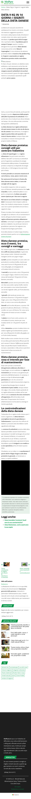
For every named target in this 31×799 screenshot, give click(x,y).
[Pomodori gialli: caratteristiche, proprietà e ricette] (5, 655)
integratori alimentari (19, 670)
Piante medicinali (7, 673)
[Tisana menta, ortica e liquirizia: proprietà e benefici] (5, 649)
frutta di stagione (6, 670)
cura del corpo (23, 667)
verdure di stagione (7, 678)
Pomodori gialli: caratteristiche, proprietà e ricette (20, 654)
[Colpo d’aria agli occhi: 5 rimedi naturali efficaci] (5, 642)
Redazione (6, 24)
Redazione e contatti (17, 789)
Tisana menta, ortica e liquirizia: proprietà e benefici (20, 648)
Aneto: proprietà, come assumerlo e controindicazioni (25, 571)
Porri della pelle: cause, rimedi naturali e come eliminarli (19, 634)
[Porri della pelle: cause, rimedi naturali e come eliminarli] (5, 635)
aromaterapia (14, 667)
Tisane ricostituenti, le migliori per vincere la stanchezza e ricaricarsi (4, 573)
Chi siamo (18, 787)
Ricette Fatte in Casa (18, 673)
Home (3, 7)
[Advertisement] (15, 95)
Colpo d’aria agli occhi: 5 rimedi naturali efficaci (20, 641)
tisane (13, 675)
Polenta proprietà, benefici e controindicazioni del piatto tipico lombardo (20, 626)
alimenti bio (5, 667)
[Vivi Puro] (7, 2)
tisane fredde (20, 675)
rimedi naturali (6, 675)
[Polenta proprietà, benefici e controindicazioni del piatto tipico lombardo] (5, 627)
